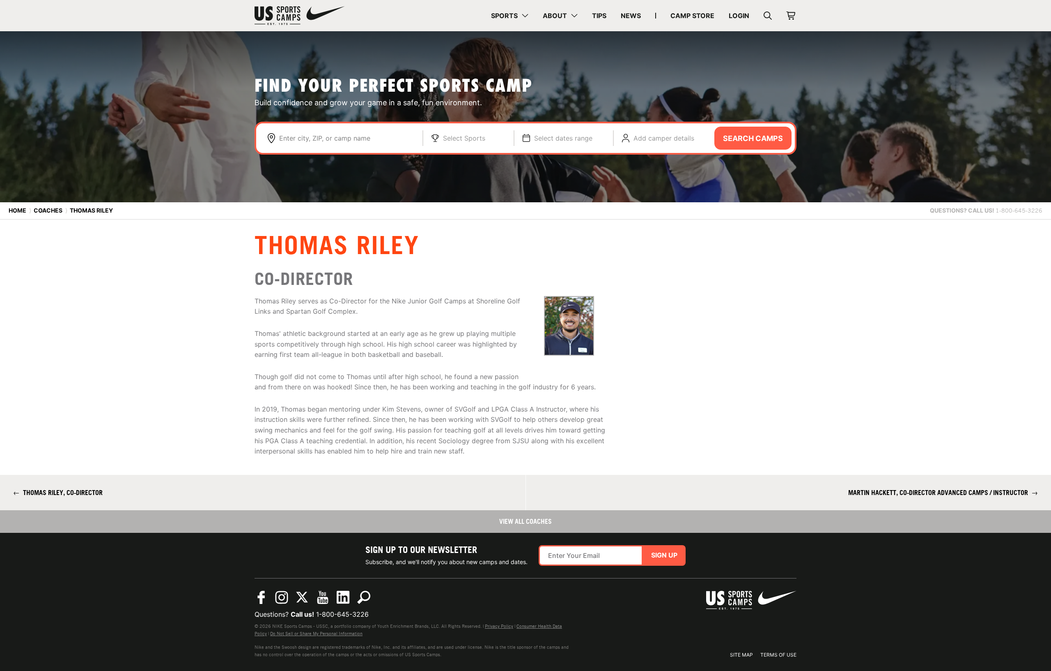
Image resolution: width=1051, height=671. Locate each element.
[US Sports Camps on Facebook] (261, 597)
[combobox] (346, 138)
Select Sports (464, 138)
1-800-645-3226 (342, 614)
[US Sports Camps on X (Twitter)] (302, 597)
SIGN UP (664, 555)
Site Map (741, 655)
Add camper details (663, 138)
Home (17, 210)
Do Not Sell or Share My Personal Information (316, 633)
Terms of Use (778, 655)
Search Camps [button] (753, 138)
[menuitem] (509, 15)
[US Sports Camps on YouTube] (322, 597)
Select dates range (563, 138)
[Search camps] (363, 597)
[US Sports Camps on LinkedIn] (343, 597)
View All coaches (525, 521)
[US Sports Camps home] (300, 15)
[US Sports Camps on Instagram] (281, 597)
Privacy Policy (499, 626)
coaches (48, 210)
